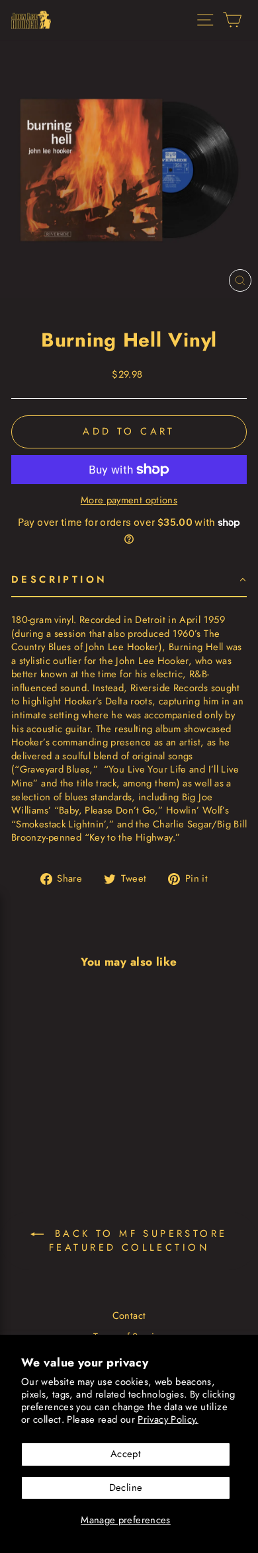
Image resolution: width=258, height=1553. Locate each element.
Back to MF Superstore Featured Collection (138, 1240)
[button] (129, 580)
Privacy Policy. (168, 1419)
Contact (129, 1315)
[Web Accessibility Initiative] (5, 1537)
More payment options (129, 500)
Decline (126, 1487)
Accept (125, 1454)
